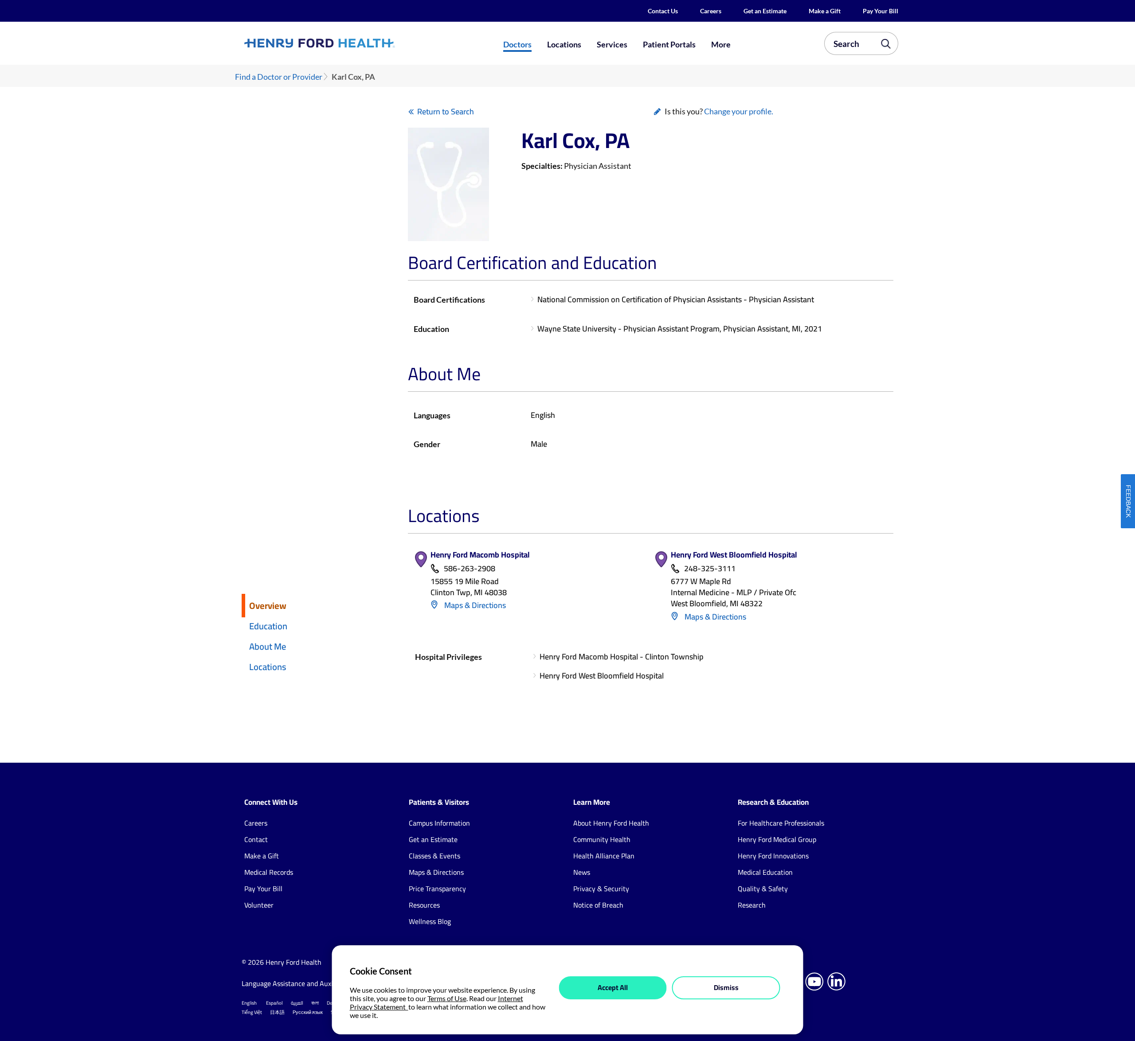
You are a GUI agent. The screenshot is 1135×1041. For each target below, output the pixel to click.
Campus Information (439, 823)
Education (268, 626)
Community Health (601, 839)
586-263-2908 (469, 568)
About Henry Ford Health (611, 823)
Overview (267, 605)
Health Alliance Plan (603, 855)
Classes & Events (434, 855)
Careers (710, 11)
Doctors (517, 44)
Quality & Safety (763, 888)
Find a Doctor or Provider (278, 77)
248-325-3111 (710, 568)
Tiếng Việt (252, 1012)
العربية (297, 1002)
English (249, 1002)
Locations (564, 44)
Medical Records (268, 872)
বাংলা (315, 1002)
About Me (267, 646)
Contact (256, 839)
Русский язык (308, 1012)
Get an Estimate (765, 11)
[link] (352, 43)
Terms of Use (446, 998)
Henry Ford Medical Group (777, 839)
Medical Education (765, 872)
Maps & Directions (474, 605)
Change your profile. (738, 111)
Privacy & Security (601, 888)
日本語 (277, 1012)
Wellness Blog (430, 921)
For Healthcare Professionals (781, 823)
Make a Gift (825, 11)
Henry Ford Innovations (773, 855)
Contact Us (663, 11)
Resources (424, 905)
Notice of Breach (598, 905)
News (581, 872)
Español (274, 1002)
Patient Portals (669, 44)
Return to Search (445, 111)
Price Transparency (437, 888)
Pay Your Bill (880, 11)
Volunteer (259, 905)
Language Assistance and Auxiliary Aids (301, 983)
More (721, 44)
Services (612, 44)
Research (752, 905)
